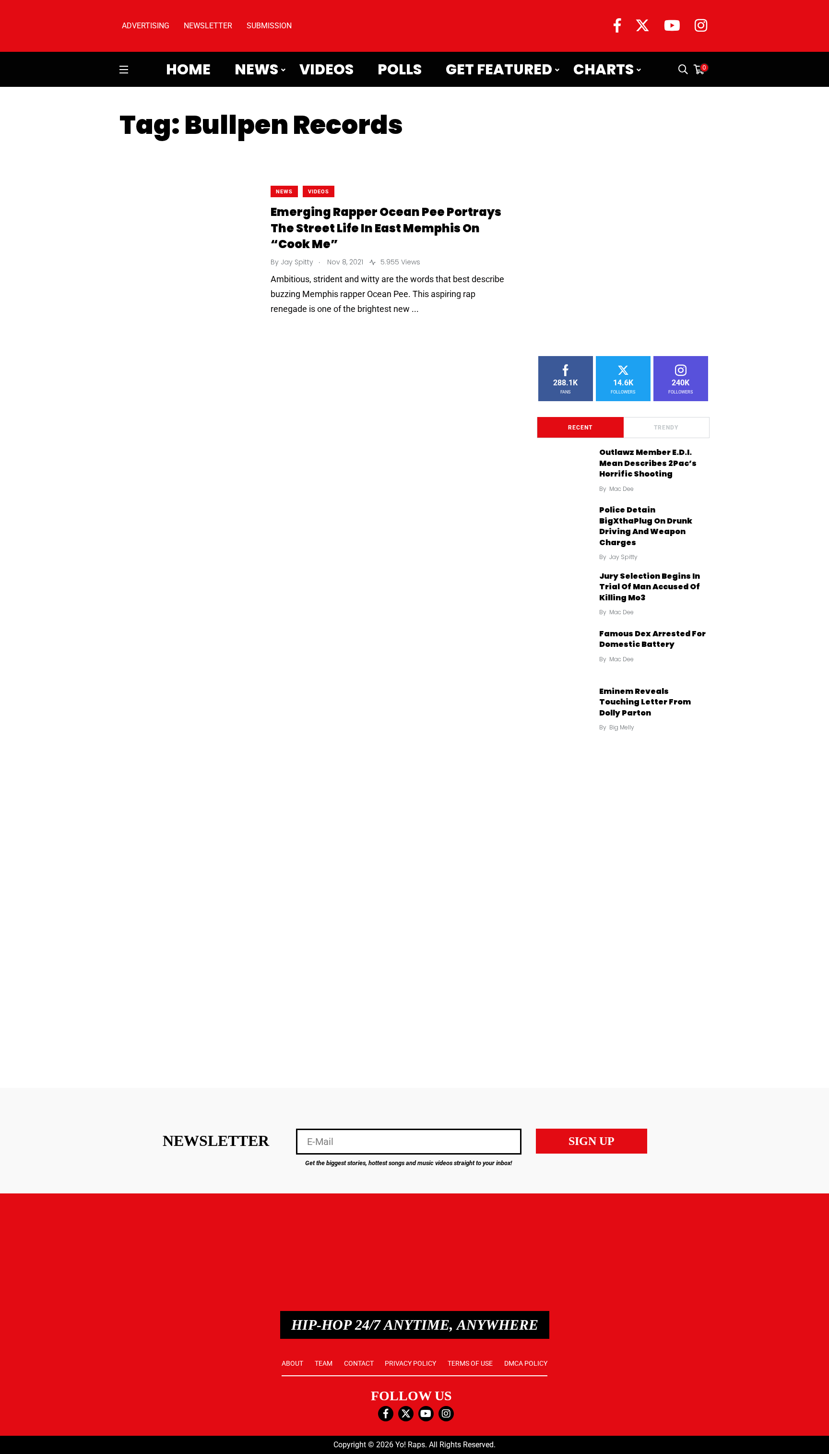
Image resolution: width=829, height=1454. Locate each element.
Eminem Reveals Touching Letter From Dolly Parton (645, 702)
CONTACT (359, 1363)
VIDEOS (318, 192)
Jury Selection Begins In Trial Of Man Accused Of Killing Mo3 (649, 587)
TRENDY (666, 427)
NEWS (284, 192)
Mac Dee (621, 489)
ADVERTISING (145, 25)
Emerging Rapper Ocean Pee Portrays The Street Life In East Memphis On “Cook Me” (386, 228)
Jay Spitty (623, 557)
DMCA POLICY (525, 1363)
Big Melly (621, 727)
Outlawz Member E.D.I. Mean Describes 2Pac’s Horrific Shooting (648, 463)
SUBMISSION (269, 25)
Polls (400, 69)
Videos (326, 69)
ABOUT (292, 1363)
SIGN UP (591, 1141)
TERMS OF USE (470, 1363)
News (256, 69)
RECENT (580, 427)
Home (188, 69)
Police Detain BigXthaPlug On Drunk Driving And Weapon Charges (645, 526)
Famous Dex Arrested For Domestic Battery (652, 639)
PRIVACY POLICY (410, 1363)
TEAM (323, 1363)
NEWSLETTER (208, 25)
